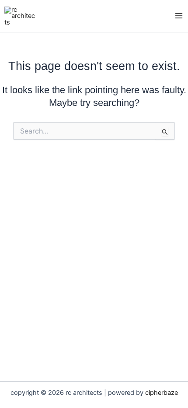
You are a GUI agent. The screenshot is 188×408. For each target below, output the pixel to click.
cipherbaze (161, 393)
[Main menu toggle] (179, 16)
